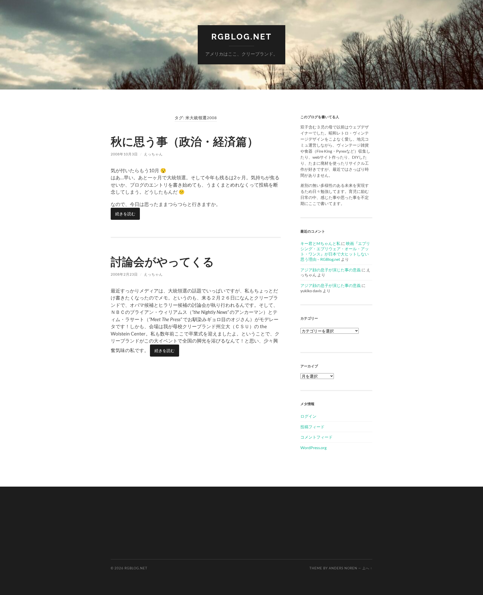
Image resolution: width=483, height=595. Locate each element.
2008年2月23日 (124, 274)
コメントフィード (316, 437)
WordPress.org (313, 447)
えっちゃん (153, 154)
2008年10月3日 (124, 154)
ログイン (308, 416)
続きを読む (125, 213)
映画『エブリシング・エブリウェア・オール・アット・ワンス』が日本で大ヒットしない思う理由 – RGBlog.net (335, 251)
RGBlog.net (241, 36)
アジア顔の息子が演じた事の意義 (330, 269)
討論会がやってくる (162, 261)
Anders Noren (343, 568)
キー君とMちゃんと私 (320, 243)
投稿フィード (312, 426)
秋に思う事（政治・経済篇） (184, 141)
